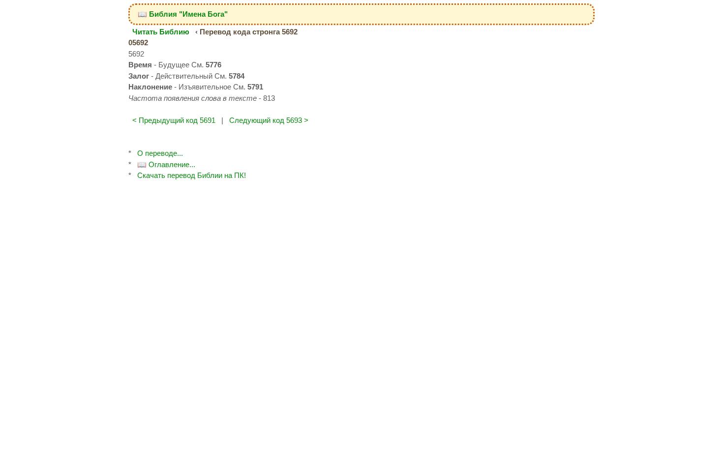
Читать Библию (160, 32)
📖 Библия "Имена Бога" (183, 14)
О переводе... (160, 153)
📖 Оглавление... (166, 164)
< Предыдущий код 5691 (173, 120)
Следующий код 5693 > (268, 120)
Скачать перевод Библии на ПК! (191, 175)
